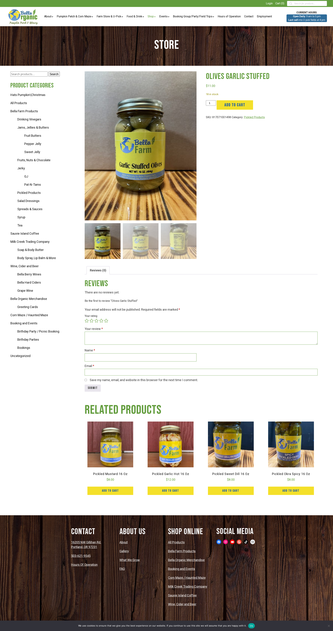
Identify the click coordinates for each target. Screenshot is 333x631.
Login (269, 3)
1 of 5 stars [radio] (87, 321)
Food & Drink (134, 16)
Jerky (21, 168)
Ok (251, 625)
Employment (264, 16)
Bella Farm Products (24, 111)
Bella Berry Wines (29, 274)
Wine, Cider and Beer (24, 266)
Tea (19, 225)
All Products (18, 103)
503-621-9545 (81, 556)
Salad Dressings (28, 201)
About (47, 16)
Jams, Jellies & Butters (33, 127)
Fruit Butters (32, 135)
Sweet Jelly (32, 152)
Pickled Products (29, 193)
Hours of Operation (229, 16)
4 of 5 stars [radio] (101, 321)
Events (163, 16)
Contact (248, 16)
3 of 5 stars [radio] (96, 321)
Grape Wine (25, 290)
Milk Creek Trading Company (30, 241)
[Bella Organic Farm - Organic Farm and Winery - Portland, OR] (23, 16)
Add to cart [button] (110, 491)
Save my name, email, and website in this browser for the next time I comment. (144, 380)
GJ (26, 176)
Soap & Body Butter (30, 250)
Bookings (23, 348)
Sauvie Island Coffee (24, 233)
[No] (328, 626)
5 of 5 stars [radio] (106, 321)
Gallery (124, 551)
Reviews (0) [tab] (98, 270)
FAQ (122, 569)
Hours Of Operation (84, 564)
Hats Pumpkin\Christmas (27, 95)
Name (90, 350)
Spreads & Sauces (29, 209)
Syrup (21, 217)
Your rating (91, 316)
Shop (151, 16)
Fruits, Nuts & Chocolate (33, 160)
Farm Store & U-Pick (109, 16)
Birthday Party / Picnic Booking (38, 331)
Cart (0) (279, 3)
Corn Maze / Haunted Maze (29, 315)
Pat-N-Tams (32, 184)
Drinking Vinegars (29, 119)
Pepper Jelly (32, 144)
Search (54, 74)
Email (89, 366)
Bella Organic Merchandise (28, 299)
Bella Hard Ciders (29, 282)
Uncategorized (20, 356)
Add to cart (234, 104)
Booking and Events (23, 323)
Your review (94, 329)
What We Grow (129, 560)
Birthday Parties (28, 339)
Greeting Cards (27, 307)
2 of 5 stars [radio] (91, 321)
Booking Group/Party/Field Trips (192, 16)
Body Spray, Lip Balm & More (36, 258)
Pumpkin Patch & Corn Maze (74, 16)
